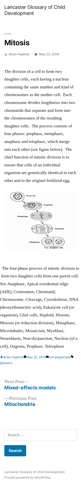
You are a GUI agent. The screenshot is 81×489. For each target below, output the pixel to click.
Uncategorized (60, 357)
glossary (6, 363)
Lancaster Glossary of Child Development (34, 472)
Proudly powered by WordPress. (27, 477)
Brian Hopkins (19, 54)
